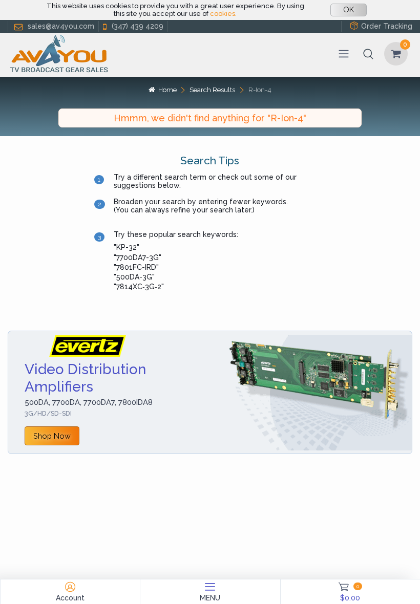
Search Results (212, 90)
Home (167, 90)
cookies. (223, 13)
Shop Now (52, 436)
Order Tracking (386, 26)
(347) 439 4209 (137, 26)
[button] (368, 54)
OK (348, 9)
